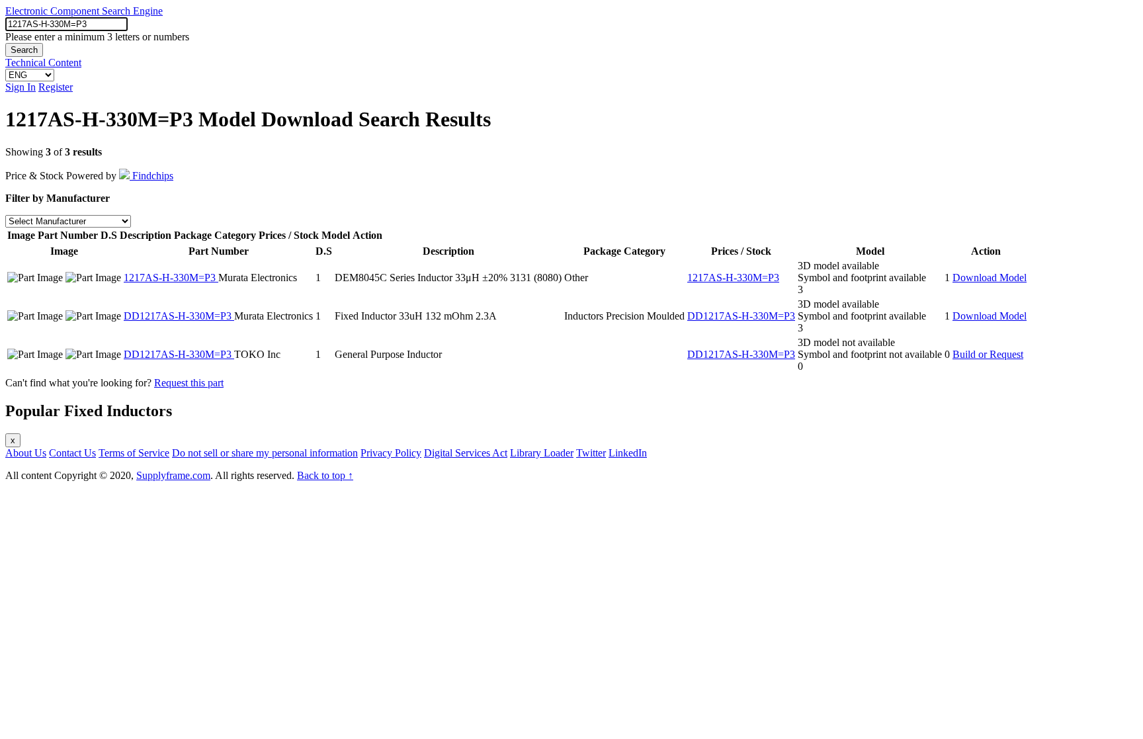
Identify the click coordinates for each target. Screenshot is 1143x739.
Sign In (20, 87)
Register (55, 87)
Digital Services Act (465, 452)
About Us (25, 452)
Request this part (189, 382)
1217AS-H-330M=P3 (171, 277)
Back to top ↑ (325, 475)
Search (24, 50)
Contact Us (72, 452)
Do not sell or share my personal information (265, 452)
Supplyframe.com (173, 475)
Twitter (591, 452)
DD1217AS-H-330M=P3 (179, 316)
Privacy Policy (390, 452)
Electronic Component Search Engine (84, 11)
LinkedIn (628, 452)
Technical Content (43, 62)
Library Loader (541, 452)
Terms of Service (134, 452)
